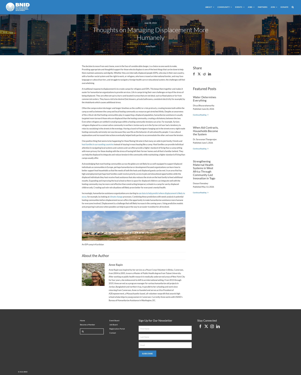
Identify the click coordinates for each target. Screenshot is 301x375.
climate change (116, 196)
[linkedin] (218, 326)
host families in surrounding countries (98, 144)
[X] (199, 74)
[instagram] (212, 326)
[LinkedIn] (209, 74)
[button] (293, 7)
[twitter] (206, 326)
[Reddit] (204, 74)
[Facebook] (194, 74)
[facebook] (200, 326)
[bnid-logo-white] (18, 3)
